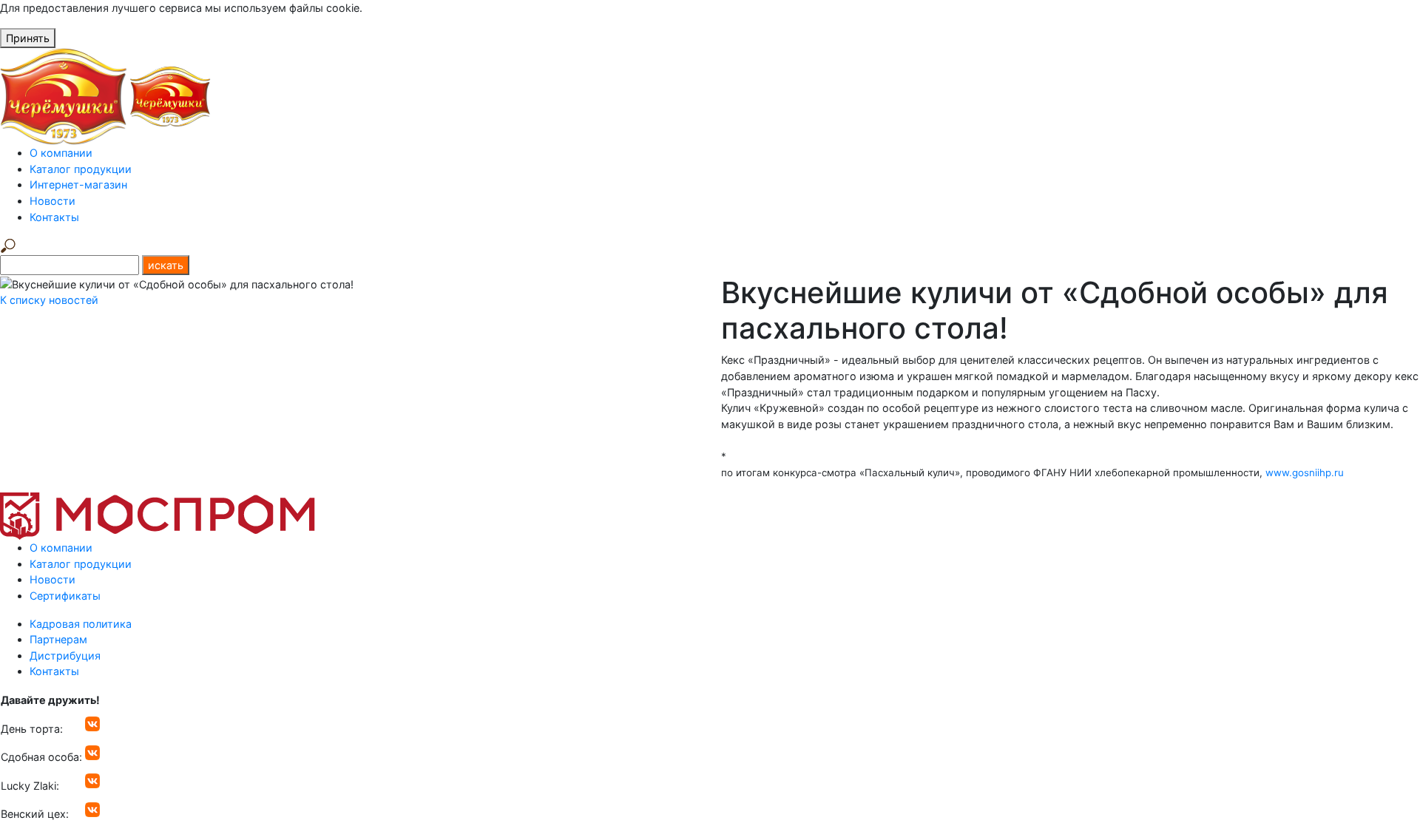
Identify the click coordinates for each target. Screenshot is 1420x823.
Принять (28, 38)
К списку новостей (49, 300)
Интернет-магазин (78, 184)
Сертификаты (65, 595)
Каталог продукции (81, 169)
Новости (52, 200)
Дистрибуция (65, 655)
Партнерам (58, 639)
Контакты (54, 217)
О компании (61, 152)
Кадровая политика (81, 623)
